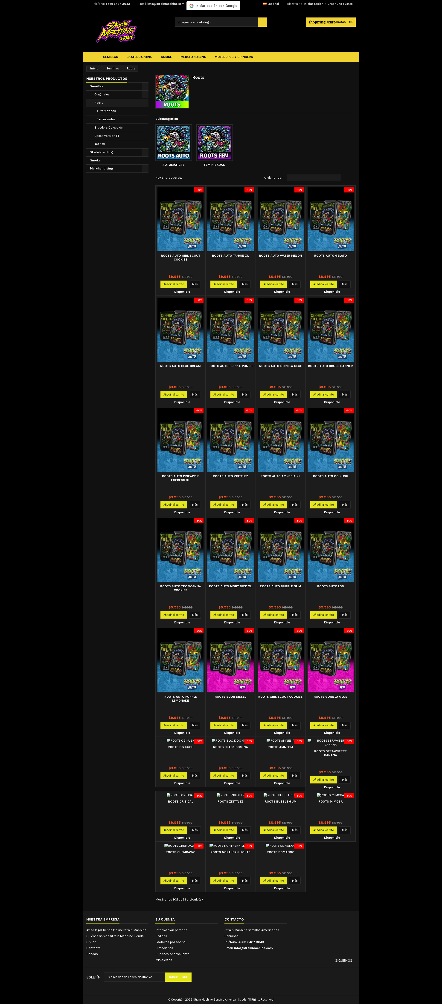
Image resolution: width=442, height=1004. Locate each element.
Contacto (93, 948)
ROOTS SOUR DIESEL (230, 697)
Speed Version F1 (106, 136)
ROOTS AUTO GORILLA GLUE (280, 366)
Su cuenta (165, 919)
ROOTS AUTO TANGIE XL (230, 256)
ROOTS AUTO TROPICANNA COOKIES (180, 588)
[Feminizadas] (214, 142)
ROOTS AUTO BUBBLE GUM (280, 586)
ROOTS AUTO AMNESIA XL (280, 476)
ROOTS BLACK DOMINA (230, 747)
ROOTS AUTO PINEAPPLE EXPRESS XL (180, 478)
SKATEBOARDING (139, 57)
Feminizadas (106, 119)
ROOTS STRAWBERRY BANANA (330, 753)
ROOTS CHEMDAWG (180, 852)
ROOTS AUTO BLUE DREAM (180, 366)
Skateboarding (101, 152)
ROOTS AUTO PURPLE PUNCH (231, 366)
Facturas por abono (170, 942)
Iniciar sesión (313, 4)
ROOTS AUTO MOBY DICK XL (230, 586)
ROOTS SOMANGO (280, 852)
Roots (98, 103)
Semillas (96, 86)
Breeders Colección (108, 127)
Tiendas (92, 954)
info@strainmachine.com (165, 4)
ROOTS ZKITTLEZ (230, 801)
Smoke (95, 160)
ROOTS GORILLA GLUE (330, 697)
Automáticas (106, 111)
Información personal (171, 930)
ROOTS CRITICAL (180, 801)
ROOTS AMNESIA (280, 747)
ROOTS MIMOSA (330, 801)
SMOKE (166, 57)
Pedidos (161, 936)
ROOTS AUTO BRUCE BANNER (330, 366)
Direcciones (164, 948)
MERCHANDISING (193, 57)
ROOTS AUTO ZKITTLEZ (230, 476)
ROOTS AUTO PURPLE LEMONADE (180, 699)
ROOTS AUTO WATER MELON (280, 256)
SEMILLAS (110, 57)
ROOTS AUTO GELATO (330, 256)
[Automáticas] (173, 142)
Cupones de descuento (172, 954)
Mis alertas (163, 960)
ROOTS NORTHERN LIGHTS (230, 852)
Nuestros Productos (106, 78)
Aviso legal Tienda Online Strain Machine (116, 930)
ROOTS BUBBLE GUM (281, 801)
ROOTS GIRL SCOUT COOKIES (280, 697)
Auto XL (100, 144)
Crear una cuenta (340, 4)
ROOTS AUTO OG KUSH (330, 476)
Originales (102, 94)
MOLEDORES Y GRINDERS (234, 57)
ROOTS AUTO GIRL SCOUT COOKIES (180, 257)
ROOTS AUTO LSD (330, 586)
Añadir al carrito (173, 284)
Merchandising (101, 168)
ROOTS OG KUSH (180, 747)
